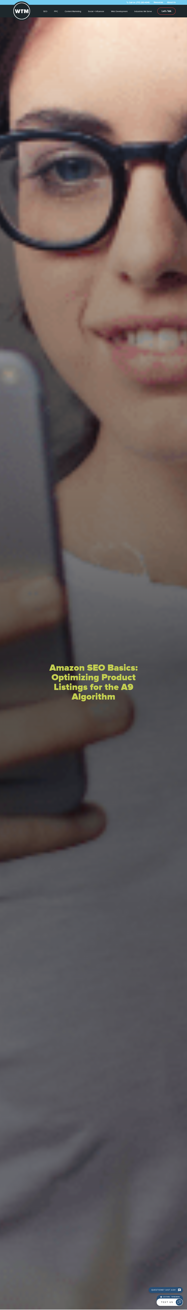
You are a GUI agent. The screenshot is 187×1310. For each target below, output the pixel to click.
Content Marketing (73, 11)
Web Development (119, 11)
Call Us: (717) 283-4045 (139, 2)
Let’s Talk (166, 11)
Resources (158, 2)
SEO (45, 11)
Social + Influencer (96, 11)
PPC (56, 11)
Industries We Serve (143, 11)
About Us (171, 2)
